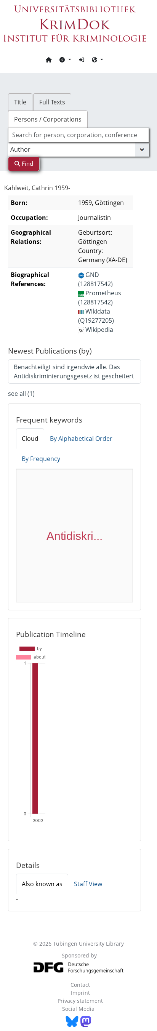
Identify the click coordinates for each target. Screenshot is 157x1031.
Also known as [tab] (42, 884)
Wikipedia (99, 329)
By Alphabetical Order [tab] (81, 438)
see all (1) (21, 393)
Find (26, 163)
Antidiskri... (74, 536)
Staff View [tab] (88, 884)
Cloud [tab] (30, 438)
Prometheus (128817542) (99, 297)
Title (20, 102)
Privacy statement (80, 1000)
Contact (80, 984)
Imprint (80, 992)
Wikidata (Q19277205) (96, 316)
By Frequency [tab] (41, 459)
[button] (65, 59)
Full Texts (52, 102)
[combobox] (78, 135)
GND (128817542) (95, 279)
